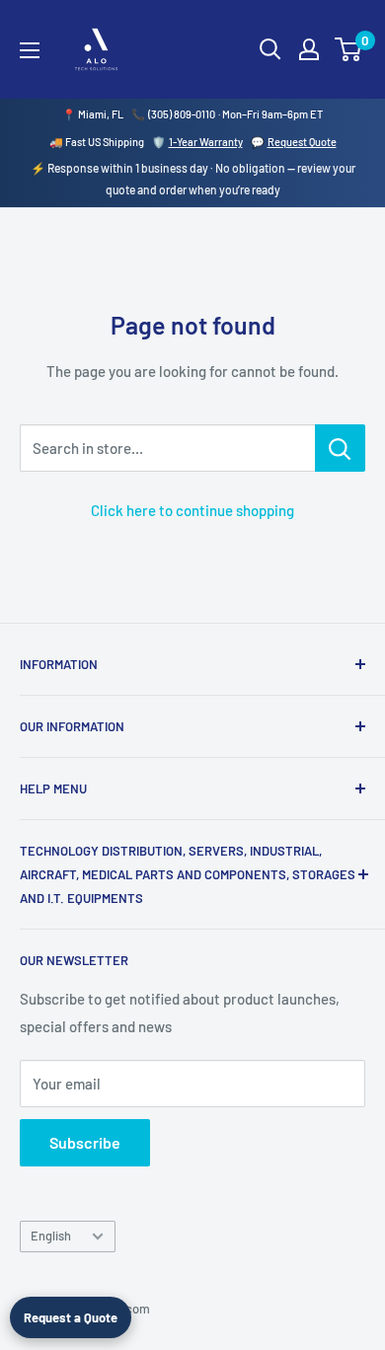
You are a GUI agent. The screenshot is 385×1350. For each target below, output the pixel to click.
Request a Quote (70, 1317)
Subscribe (84, 1142)
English (51, 1235)
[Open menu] (29, 50)
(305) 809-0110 (181, 114)
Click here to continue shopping (192, 510)
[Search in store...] (340, 448)
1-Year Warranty (206, 141)
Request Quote (302, 141)
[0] (349, 49)
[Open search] (270, 49)
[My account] (309, 49)
